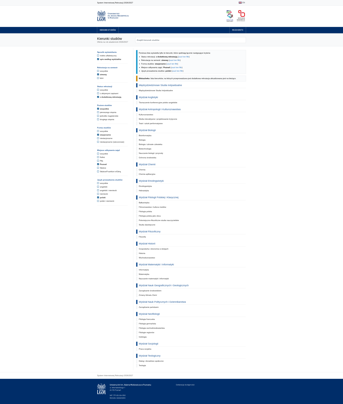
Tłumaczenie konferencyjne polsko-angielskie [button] (158, 102)
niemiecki (103, 194)
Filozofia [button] (142, 237)
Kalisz (102, 157)
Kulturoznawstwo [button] (146, 114)
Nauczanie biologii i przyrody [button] (151, 153)
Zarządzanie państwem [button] (149, 307)
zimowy (103, 74)
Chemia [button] (142, 170)
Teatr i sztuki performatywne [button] (151, 123)
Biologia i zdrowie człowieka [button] (150, 144)
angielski (103, 187)
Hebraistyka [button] (144, 190)
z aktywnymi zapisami (108, 93)
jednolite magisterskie (108, 116)
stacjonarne (105, 135)
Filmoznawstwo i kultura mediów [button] (152, 207)
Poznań (103, 164)
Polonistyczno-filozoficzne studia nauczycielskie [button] (159, 220)
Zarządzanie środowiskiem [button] (150, 291)
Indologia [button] (143, 337)
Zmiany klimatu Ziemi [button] (148, 295)
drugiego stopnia (106, 119)
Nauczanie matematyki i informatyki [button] (154, 279)
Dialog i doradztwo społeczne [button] (151, 361)
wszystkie (103, 71)
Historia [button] (142, 253)
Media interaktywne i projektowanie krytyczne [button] (158, 119)
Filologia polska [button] (145, 211)
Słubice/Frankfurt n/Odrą (110, 171)
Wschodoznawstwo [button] (147, 258)
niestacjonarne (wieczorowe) (111, 142)
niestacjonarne (105, 138)
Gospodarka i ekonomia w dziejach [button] (153, 249)
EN (243, 2)
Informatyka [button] (144, 270)
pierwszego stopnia (107, 112)
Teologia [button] (142, 365)
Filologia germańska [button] (147, 324)
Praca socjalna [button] (145, 349)
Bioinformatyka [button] (145, 135)
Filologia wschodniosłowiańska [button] (152, 328)
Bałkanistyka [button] (144, 203)
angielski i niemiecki (108, 190)
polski (102, 197)
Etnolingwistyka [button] (145, 186)
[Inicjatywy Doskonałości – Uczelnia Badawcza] (241, 16)
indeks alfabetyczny (108, 56)
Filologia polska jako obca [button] (150, 216)
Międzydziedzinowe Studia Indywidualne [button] (156, 90)
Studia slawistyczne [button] (147, 225)
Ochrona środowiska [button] (147, 158)
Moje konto (237, 30)
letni (101, 78)
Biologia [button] (142, 140)
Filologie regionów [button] (146, 332)
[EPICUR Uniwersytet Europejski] (230, 16)
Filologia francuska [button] (147, 319)
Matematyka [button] (144, 274)
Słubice (102, 168)
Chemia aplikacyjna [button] (147, 174)
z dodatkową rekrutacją (110, 97)
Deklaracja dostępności (185, 385)
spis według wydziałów (110, 59)
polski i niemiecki (106, 201)
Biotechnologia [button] (145, 149)
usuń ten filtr (183, 57)
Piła (101, 161)
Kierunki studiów (108, 30)
